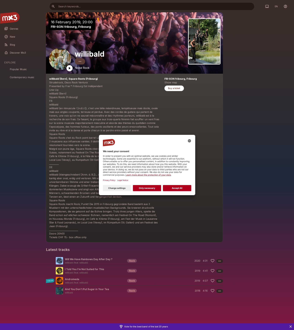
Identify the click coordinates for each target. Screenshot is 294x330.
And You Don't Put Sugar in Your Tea (87, 289)
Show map (170, 82)
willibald (89, 54)
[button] (134, 261)
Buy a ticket (174, 88)
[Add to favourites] (212, 260)
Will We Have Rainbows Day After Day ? (88, 259)
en (276, 6)
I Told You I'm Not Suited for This (84, 269)
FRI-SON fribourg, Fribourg (71, 27)
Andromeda (72, 279)
